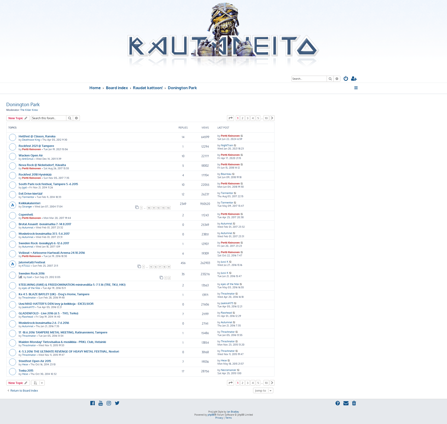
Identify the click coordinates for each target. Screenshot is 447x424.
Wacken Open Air (31, 155)
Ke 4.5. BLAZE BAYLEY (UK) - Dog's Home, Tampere (54, 294)
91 (154, 208)
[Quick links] (356, 88)
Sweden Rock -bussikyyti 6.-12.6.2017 (44, 243)
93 (163, 208)
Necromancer (228, 370)
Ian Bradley (233, 411)
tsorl (29, 277)
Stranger (27, 206)
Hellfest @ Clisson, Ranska (37, 136)
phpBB (211, 414)
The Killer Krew (29, 110)
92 (158, 208)
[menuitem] (346, 79)
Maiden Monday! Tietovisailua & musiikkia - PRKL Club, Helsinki (62, 342)
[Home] (223, 35)
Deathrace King (31, 139)
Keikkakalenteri (29, 203)
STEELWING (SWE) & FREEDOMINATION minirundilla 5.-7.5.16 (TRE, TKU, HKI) (72, 284)
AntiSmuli (28, 158)
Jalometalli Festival (32, 262)
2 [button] (242, 118)
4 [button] (253, 118)
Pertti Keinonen (230, 135)
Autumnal (27, 227)
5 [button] (258, 118)
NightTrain (227, 145)
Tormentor (28, 197)
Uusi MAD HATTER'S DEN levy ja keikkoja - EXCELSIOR (56, 303)
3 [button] (247, 118)
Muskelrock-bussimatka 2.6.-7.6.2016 (44, 323)
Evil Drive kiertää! (31, 193)
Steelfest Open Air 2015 (35, 361)
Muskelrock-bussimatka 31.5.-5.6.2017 (44, 233)
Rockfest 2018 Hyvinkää (35, 174)
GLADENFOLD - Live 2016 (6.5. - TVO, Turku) (48, 313)
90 (149, 208)
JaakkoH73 (28, 307)
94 (168, 208)
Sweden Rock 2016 (32, 273)
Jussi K (224, 261)
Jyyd (24, 187)
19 (169, 266)
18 (164, 266)
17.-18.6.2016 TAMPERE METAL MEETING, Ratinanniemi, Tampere (63, 332)
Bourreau (226, 174)
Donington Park (23, 104)
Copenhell (26, 214)
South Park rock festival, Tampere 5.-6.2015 (48, 184)
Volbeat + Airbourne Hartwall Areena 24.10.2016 (52, 252)
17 (160, 266)
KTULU (26, 265)
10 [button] (266, 118)
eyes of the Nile (31, 288)
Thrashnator (29, 297)
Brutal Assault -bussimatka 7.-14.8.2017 (45, 224)
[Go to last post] (242, 135)
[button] (230, 118)
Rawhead (27, 316)
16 (155, 266)
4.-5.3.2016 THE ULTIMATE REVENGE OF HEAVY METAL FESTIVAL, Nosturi (69, 351)
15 (151, 266)
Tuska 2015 (26, 370)
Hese (25, 364)
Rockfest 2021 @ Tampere (36, 146)
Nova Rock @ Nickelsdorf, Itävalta (42, 165)
